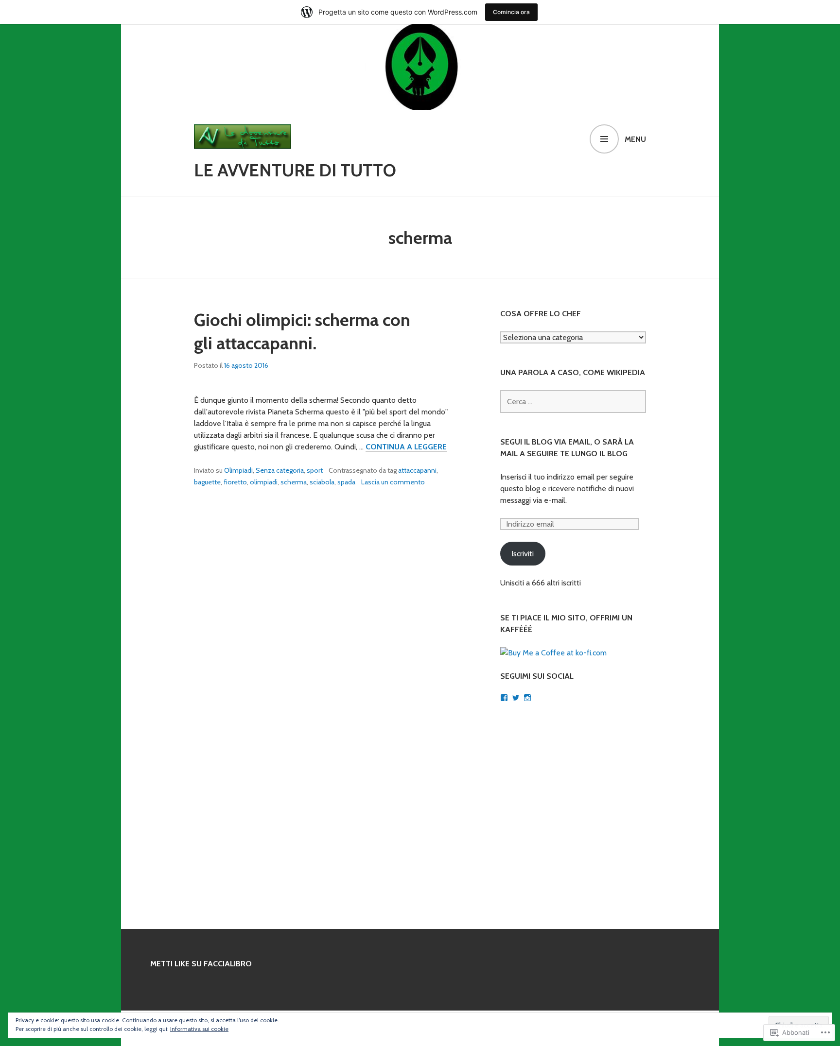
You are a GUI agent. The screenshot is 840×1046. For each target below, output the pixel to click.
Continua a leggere (406, 447)
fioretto (235, 482)
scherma (293, 482)
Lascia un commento (393, 482)
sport (315, 470)
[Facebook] (504, 698)
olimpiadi (264, 482)
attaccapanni (417, 470)
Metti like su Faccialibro (201, 963)
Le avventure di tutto (295, 170)
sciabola (322, 482)
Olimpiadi (238, 470)
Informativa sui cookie (199, 1028)
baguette (207, 482)
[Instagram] (527, 698)
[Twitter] (516, 698)
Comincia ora (511, 12)
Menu (635, 139)
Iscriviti (522, 553)
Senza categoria (280, 470)
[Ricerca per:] (573, 401)
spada (346, 482)
